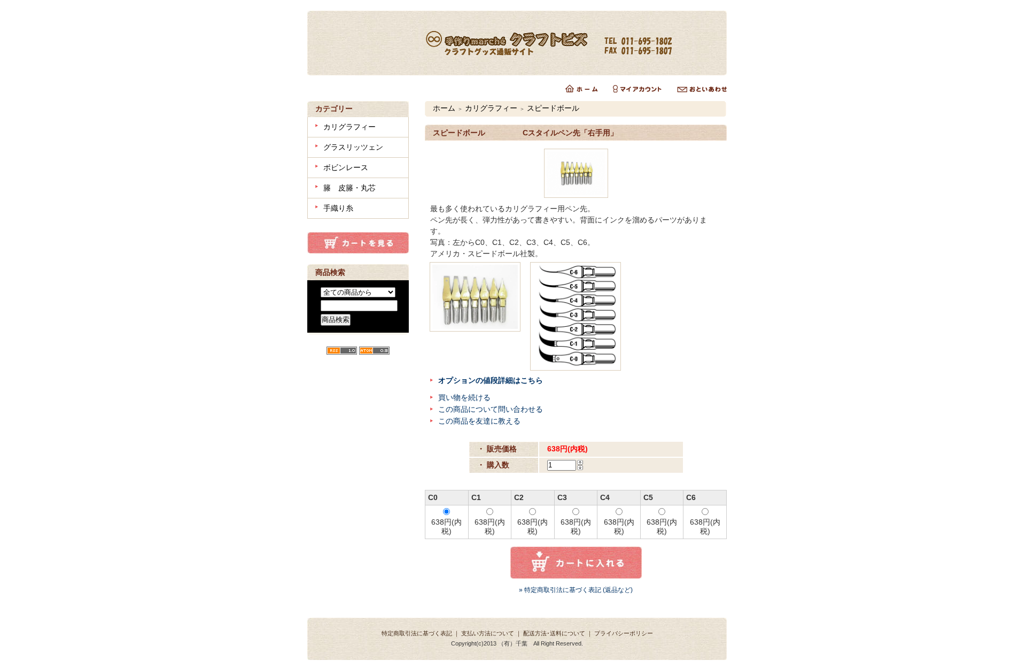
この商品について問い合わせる (490, 409)
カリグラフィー (349, 126)
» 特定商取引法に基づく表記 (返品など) (576, 590)
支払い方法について (487, 633)
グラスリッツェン (353, 147)
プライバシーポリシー (623, 633)
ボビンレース (345, 167)
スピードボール (553, 108)
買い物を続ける (464, 397)
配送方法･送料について (554, 633)
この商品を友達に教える (479, 421)
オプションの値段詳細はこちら (490, 380)
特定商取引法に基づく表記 (417, 633)
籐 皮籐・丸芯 (349, 187)
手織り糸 (338, 208)
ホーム (444, 108)
